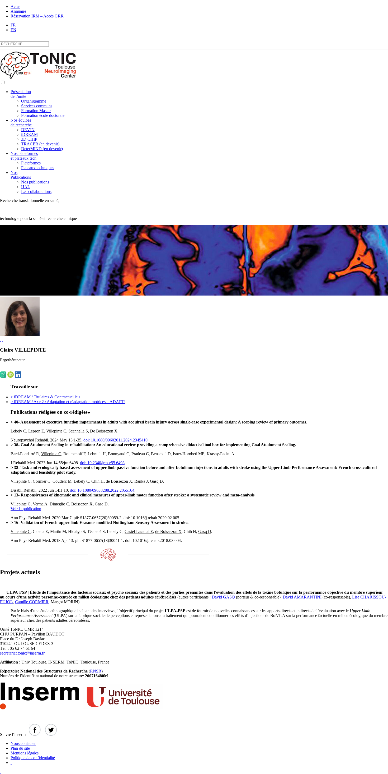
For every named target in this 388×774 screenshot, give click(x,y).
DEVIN (28, 129)
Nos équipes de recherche (21, 122)
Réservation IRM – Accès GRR (37, 16)
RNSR (95, 671)
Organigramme (33, 101)
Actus (15, 6)
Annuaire (18, 11)
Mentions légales (25, 753)
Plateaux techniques (37, 167)
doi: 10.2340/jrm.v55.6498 (102, 462)
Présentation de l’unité (21, 94)
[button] (2, 82)
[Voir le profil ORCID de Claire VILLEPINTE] (2, 339)
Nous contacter (23, 743)
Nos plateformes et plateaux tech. (24, 155)
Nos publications (35, 182)
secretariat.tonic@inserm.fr (22, 653)
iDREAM (29, 134)
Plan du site (20, 748)
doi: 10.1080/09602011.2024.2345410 (115, 440)
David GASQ (223, 597)
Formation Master (36, 110)
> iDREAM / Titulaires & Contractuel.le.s (45, 397)
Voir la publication (26, 508)
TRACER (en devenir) (40, 144)
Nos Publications (21, 174)
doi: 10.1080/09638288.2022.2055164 (102, 490)
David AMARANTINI (302, 597)
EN (13, 29)
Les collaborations (36, 191)
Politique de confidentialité (33, 757)
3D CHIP (29, 139)
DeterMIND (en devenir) (42, 148)
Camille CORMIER (32, 602)
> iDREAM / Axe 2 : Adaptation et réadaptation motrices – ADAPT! (68, 401)
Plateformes (31, 163)
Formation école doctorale (42, 115)
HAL (25, 187)
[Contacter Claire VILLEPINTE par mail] (0, 339)
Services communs (36, 106)
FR (13, 25)
